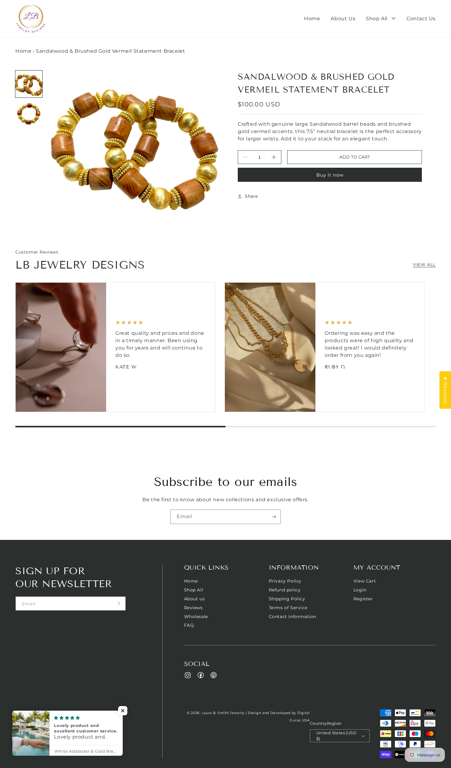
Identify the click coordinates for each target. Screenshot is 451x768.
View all (424, 264)
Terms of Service (288, 607)
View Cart (364, 581)
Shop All (193, 590)
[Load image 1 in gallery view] (28, 84)
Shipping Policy (287, 599)
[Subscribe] (273, 517)
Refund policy (285, 590)
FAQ (189, 625)
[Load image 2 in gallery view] (28, 114)
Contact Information (292, 616)
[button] (381, 19)
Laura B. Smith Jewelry (223, 713)
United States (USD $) (336, 735)
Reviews (193, 607)
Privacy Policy (285, 581)
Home (23, 51)
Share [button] (251, 196)
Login (360, 590)
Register (363, 599)
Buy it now (330, 175)
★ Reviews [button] (445, 389)
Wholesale (196, 616)
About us (194, 599)
